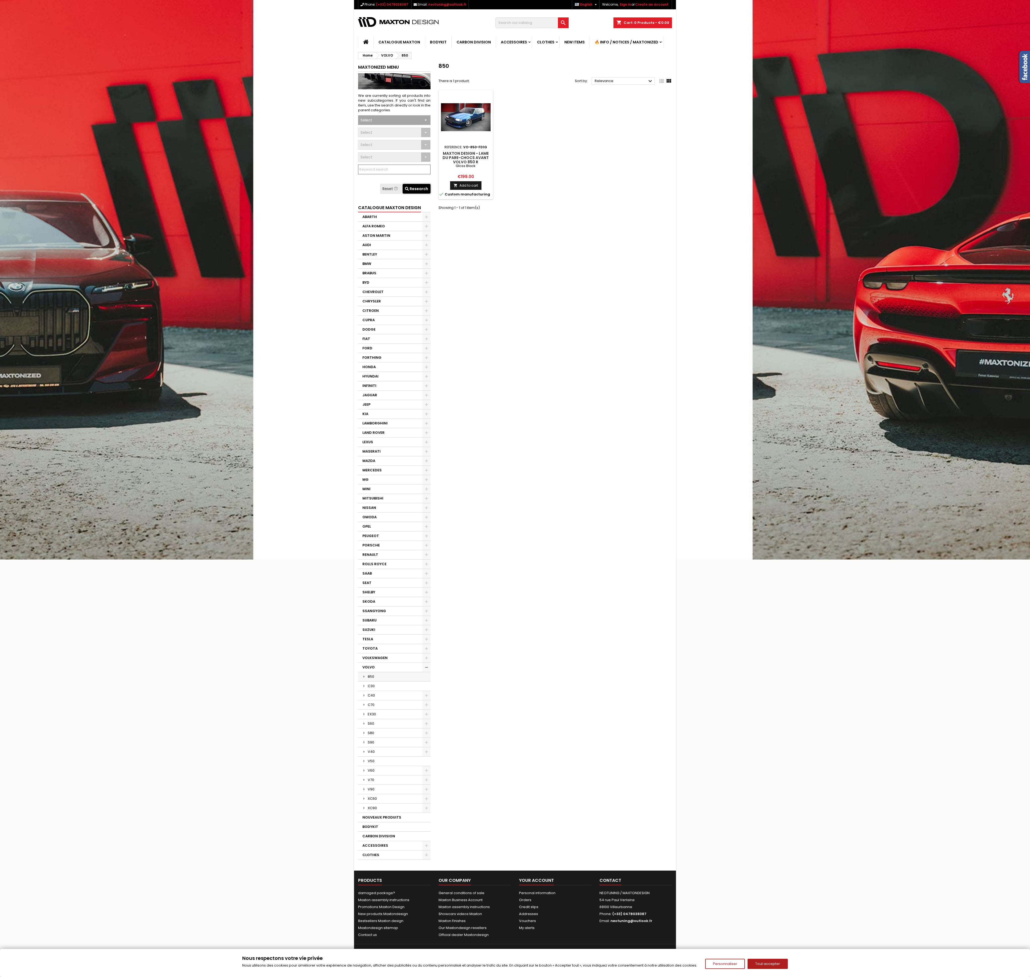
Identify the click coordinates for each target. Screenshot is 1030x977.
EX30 (372, 714)
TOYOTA (370, 648)
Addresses (528, 913)
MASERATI (371, 451)
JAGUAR (369, 395)
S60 (371, 723)
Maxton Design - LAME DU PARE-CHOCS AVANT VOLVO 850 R (466, 158)
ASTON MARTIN (376, 235)
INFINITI (369, 385)
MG (365, 479)
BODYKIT (438, 42)
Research (418, 188)
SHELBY (368, 592)
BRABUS (369, 273)
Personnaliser (725, 963)
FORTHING (371, 357)
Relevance (624, 81)
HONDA (369, 366)
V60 (371, 770)
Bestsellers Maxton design (380, 920)
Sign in (625, 4)
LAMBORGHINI (375, 423)
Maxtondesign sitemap (378, 927)
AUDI (366, 244)
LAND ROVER (373, 432)
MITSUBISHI (372, 498)
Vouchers (527, 920)
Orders (525, 899)
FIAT (366, 338)
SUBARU (369, 620)
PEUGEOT (370, 535)
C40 (371, 695)
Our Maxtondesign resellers (463, 927)
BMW (366, 263)
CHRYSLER (371, 301)
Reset (388, 188)
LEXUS (367, 442)
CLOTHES (545, 42)
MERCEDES (372, 470)
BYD (365, 282)
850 (371, 676)
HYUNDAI (370, 376)
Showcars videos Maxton (460, 913)
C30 (371, 686)
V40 (371, 751)
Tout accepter (767, 963)
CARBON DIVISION (474, 42)
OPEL (366, 526)
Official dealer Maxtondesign (464, 934)
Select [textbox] (366, 120)
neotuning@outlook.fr (447, 4)
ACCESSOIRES (514, 42)
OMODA (369, 517)
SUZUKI (368, 629)
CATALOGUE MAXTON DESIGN (389, 208)
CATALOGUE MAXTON (399, 42)
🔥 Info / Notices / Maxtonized (626, 42)
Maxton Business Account (461, 899)
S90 (371, 742)
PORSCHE (371, 545)
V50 (371, 761)
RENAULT (370, 554)
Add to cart (466, 185)
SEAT (366, 582)
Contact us (367, 934)
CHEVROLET (373, 291)
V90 (371, 789)
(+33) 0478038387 (392, 4)
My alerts (527, 927)
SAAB (367, 573)
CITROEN (370, 310)
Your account (536, 880)
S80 (371, 732)
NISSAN (369, 507)
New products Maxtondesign (383, 913)
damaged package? (376, 892)
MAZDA (368, 460)
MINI (366, 488)
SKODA (368, 601)
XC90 (372, 808)
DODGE (369, 329)
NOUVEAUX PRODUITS (381, 817)
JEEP (366, 404)
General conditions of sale (461, 892)
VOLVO (368, 667)
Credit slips (528, 906)
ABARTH (369, 216)
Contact (610, 880)
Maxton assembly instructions (383, 899)
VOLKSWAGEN (375, 657)
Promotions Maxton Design (381, 906)
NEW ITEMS (574, 42)
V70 (371, 779)
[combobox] (394, 120)
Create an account (651, 4)
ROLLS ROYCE (374, 564)
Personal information (537, 892)
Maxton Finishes (452, 920)
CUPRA (368, 320)
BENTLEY (369, 254)
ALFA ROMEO (373, 226)
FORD (367, 348)
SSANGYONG (374, 610)
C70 (371, 704)
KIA (365, 413)
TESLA (367, 639)
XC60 (372, 798)
